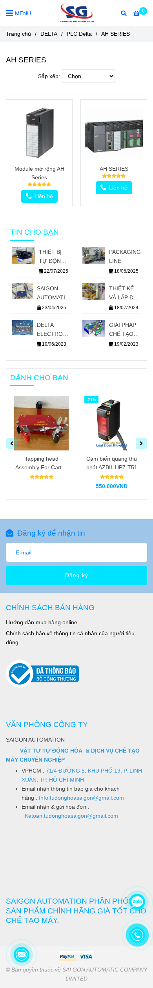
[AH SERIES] (77, 13)
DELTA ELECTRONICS (54, 329)
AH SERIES (114, 169)
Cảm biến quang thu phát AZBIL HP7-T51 (111, 463)
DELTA (48, 34)
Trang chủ (18, 34)
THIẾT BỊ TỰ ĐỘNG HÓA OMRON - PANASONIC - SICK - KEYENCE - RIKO (54, 257)
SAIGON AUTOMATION (54, 293)
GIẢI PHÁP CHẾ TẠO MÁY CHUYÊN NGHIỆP (122, 330)
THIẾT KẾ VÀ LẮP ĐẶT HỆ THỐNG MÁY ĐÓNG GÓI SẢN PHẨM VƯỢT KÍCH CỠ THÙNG (124, 293)
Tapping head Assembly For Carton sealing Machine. (41, 464)
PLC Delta (79, 34)
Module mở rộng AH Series (39, 173)
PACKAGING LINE (125, 256)
